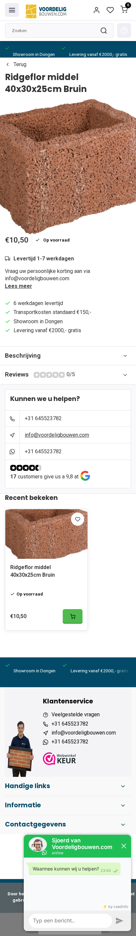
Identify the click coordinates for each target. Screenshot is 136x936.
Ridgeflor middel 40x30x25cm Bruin (32, 571)
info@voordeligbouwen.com (57, 435)
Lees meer (18, 286)
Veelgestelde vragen (75, 714)
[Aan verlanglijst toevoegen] (77, 519)
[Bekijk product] (73, 616)
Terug (20, 64)
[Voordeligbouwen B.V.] (47, 10)
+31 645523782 (43, 418)
